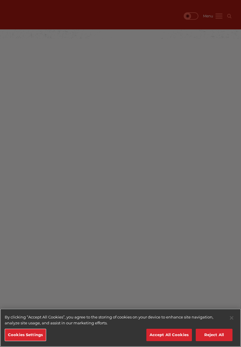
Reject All (214, 334)
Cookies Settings (25, 334)
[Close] (231, 317)
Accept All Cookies (169, 334)
